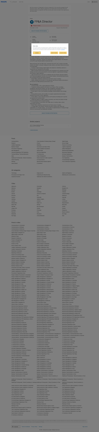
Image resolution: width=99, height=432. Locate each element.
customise (37, 52)
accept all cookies (63, 52)
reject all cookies (54, 52)
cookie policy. (63, 49)
